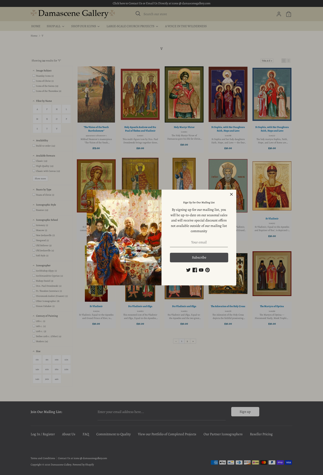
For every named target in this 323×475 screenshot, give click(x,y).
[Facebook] (195, 270)
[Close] (231, 194)
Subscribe (199, 257)
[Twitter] (188, 270)
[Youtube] (201, 270)
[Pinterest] (207, 270)
